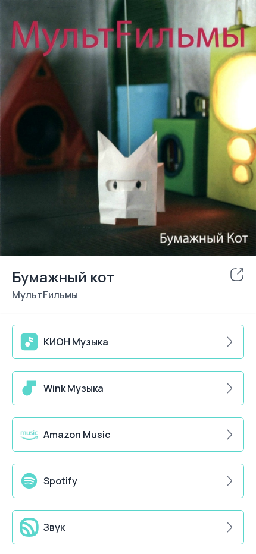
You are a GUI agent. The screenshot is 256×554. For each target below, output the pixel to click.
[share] (237, 274)
